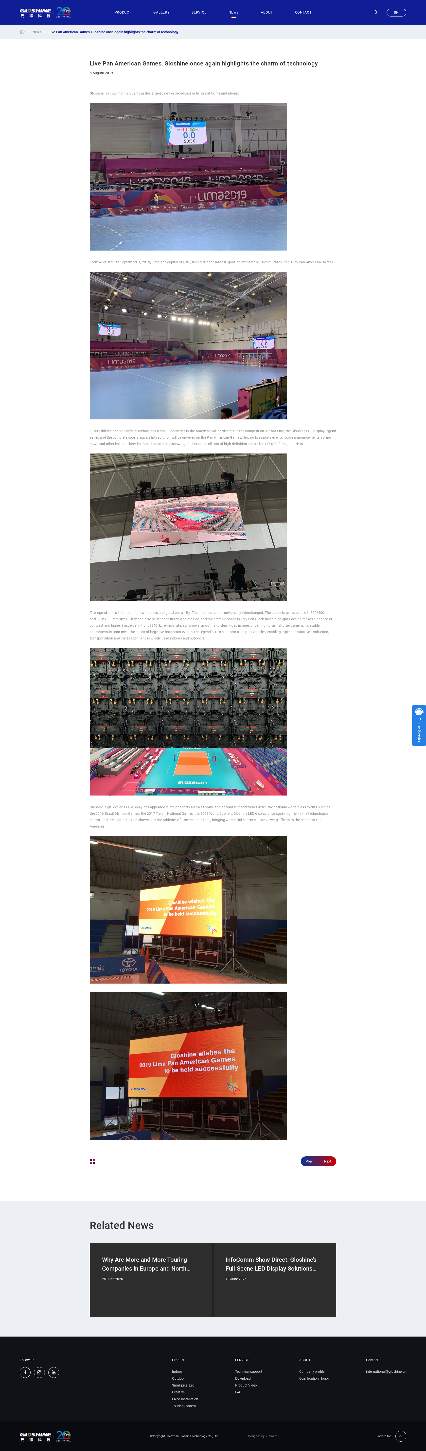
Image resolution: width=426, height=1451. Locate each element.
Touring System (184, 1406)
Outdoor (178, 1378)
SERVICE (199, 12)
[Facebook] (25, 1372)
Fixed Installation (185, 1399)
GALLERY (161, 12)
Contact (372, 1360)
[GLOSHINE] (45, 12)
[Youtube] (53, 1372)
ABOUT (267, 12)
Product (178, 1360)
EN (396, 13)
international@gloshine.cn (386, 1371)
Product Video (246, 1385)
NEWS (234, 12)
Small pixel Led (183, 1385)
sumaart (271, 1436)
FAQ (238, 1392)
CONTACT (303, 12)
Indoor (177, 1371)
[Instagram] (39, 1372)
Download (243, 1378)
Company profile (311, 1371)
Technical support (248, 1371)
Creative (178, 1392)
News (37, 32)
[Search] (375, 12)
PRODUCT (123, 12)
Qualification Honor (314, 1378)
